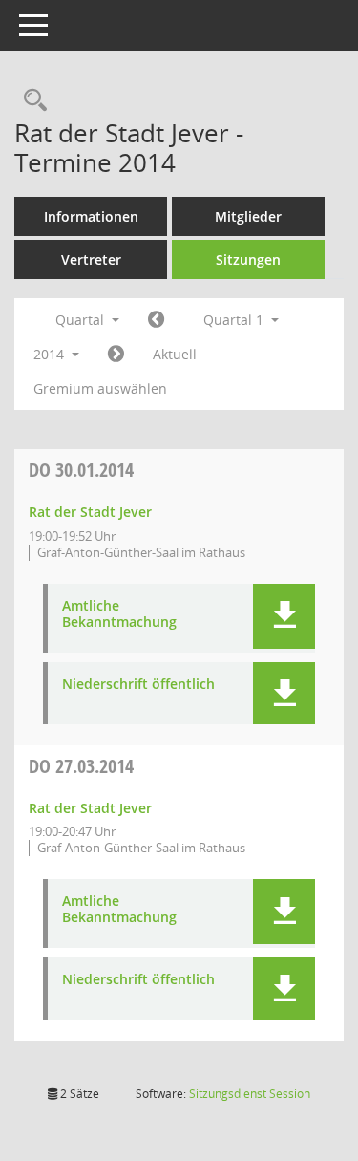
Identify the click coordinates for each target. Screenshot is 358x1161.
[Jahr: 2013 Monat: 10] (156, 320)
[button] (284, 616)
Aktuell (175, 354)
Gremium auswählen (100, 388)
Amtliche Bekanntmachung (119, 614)
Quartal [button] (81, 320)
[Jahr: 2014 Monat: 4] (116, 354)
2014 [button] (50, 354)
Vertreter (91, 259)
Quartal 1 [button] (235, 320)
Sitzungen (248, 259)
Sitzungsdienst (249, 1094)
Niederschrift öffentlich (138, 685)
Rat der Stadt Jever (90, 512)
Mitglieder (248, 216)
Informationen (91, 216)
